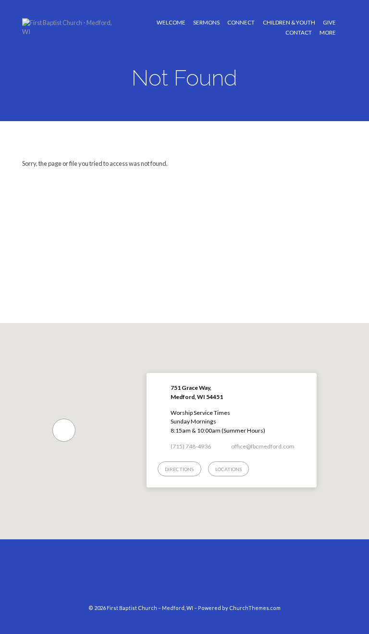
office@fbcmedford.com (263, 446)
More (328, 33)
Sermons (206, 22)
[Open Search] (344, 28)
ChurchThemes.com (255, 608)
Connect (241, 22)
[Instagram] (193, 576)
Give (329, 22)
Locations (228, 469)
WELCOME (171, 22)
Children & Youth (289, 22)
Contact (298, 33)
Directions (179, 469)
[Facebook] (175, 576)
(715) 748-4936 (191, 446)
